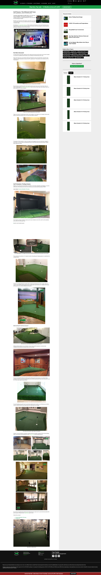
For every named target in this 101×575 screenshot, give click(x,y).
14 (83, 51)
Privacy (39, 552)
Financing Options (26, 554)
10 (76, 53)
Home (14, 13)
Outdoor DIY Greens (26, 552)
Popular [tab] (71, 72)
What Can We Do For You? (77, 66)
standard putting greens (26, 87)
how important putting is (22, 25)
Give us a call (32, 434)
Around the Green (18, 13)
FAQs (39, 554)
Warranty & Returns (41, 553)
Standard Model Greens (26, 553)
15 (79, 57)
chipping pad (26, 512)
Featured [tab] (65, 72)
